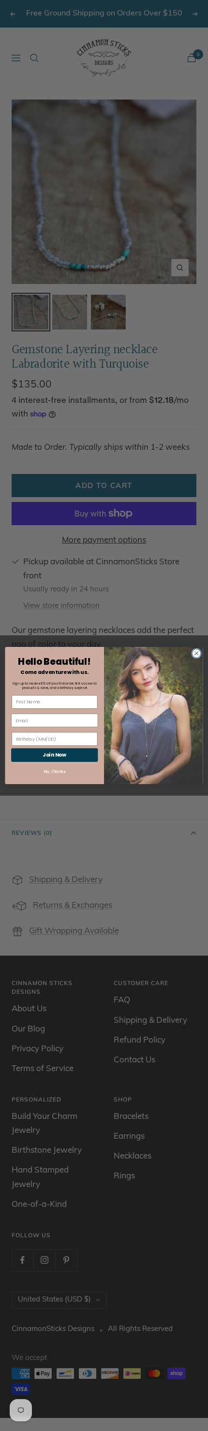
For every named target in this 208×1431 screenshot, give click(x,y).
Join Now (54, 754)
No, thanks (54, 771)
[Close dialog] (196, 653)
